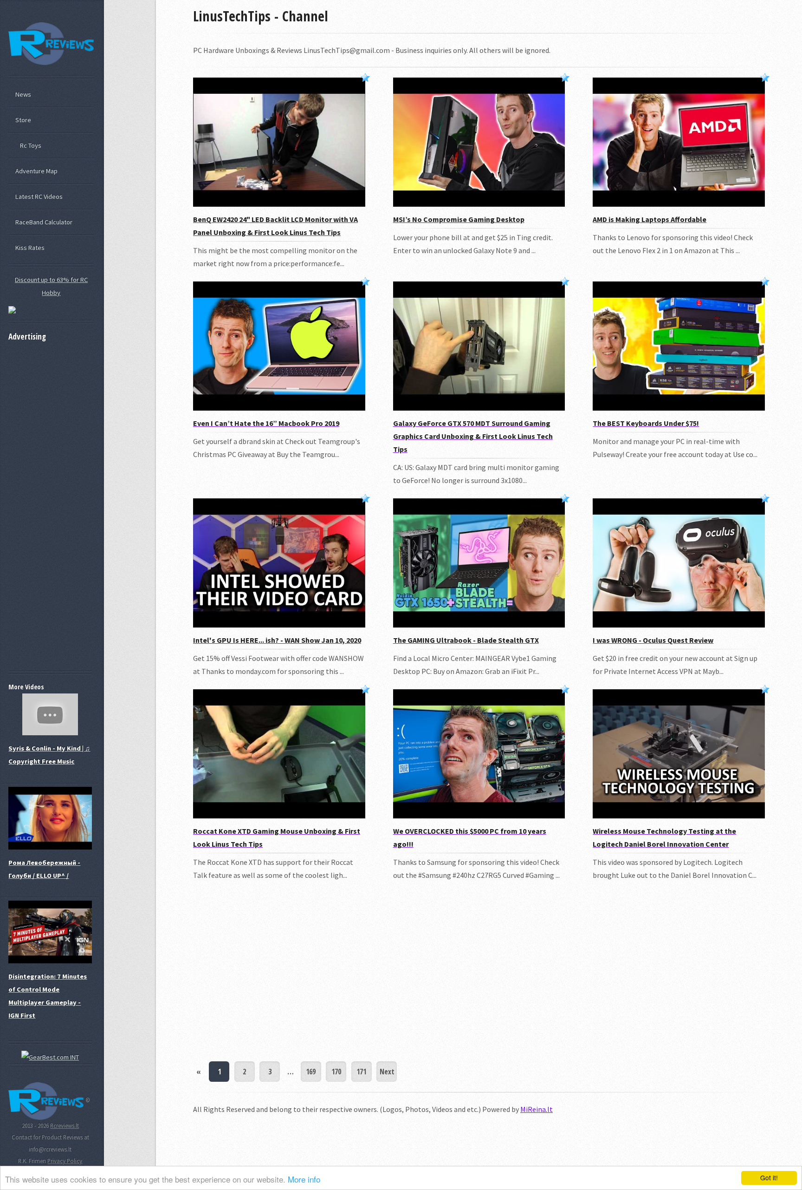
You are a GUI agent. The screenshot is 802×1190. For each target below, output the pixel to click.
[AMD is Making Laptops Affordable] (679, 204)
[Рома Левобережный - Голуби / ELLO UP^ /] (50, 847)
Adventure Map (36, 171)
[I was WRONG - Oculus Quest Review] (679, 624)
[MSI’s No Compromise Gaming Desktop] (479, 204)
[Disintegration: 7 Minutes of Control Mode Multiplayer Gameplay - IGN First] (50, 961)
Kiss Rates (30, 247)
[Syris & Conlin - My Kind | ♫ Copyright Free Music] (50, 733)
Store (23, 120)
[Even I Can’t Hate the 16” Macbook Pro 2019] (279, 407)
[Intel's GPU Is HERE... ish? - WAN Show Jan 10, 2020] (279, 624)
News (23, 94)
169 (311, 1071)
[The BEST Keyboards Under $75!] (679, 407)
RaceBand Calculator (43, 222)
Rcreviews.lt (64, 1125)
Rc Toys (30, 145)
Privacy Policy (64, 1160)
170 (336, 1071)
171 (361, 1071)
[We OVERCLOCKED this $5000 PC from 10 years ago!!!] (479, 815)
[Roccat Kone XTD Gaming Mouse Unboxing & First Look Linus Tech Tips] (279, 815)
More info (304, 1179)
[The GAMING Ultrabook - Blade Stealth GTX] (479, 624)
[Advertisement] (478, 972)
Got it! (769, 1177)
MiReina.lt (536, 1109)
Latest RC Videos (39, 196)
